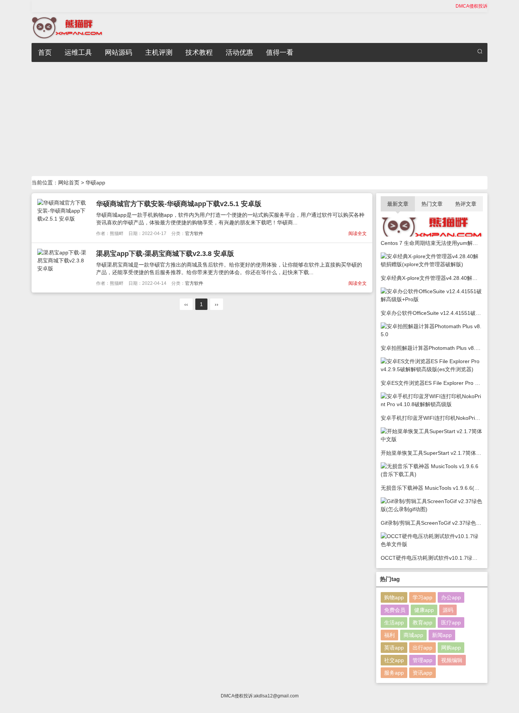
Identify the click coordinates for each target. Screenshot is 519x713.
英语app (394, 648)
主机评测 (158, 52)
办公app (451, 597)
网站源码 (118, 52)
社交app (394, 660)
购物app (394, 597)
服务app (394, 673)
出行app (422, 648)
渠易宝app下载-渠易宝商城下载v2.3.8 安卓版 (165, 253)
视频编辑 (451, 660)
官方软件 (194, 233)
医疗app (451, 622)
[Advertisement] (259, 119)
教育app (422, 622)
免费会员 (394, 610)
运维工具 (78, 52)
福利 (389, 635)
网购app (451, 648)
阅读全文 (357, 233)
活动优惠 (239, 52)
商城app (413, 635)
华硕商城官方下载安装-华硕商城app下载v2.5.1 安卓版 (178, 204)
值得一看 (279, 52)
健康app (424, 610)
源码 (448, 610)
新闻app (442, 635)
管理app (422, 660)
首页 (45, 52)
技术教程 (199, 52)
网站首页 (68, 182)
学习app (422, 597)
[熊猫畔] (67, 27)
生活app (394, 622)
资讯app (422, 673)
